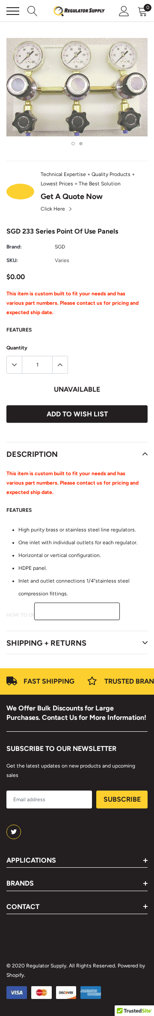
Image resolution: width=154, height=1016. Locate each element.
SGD (60, 247)
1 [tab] (73, 143)
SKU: (12, 260)
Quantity (16, 348)
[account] (124, 11)
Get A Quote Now (72, 196)
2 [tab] (81, 143)
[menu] (12, 11)
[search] (32, 11)
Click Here (53, 209)
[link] (13, 832)
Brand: (14, 247)
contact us (89, 303)
